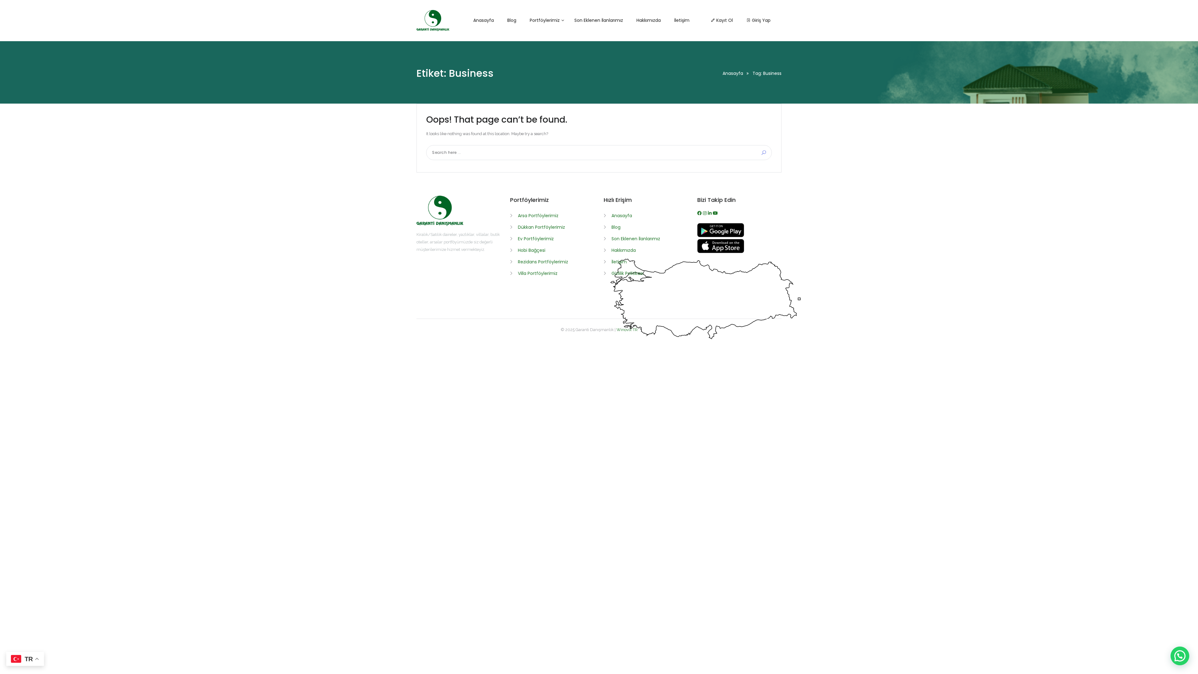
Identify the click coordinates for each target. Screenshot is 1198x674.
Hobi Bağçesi (531, 250)
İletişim (619, 262)
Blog (616, 227)
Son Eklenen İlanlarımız (635, 239)
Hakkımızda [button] (648, 20)
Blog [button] (511, 20)
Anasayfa (733, 73)
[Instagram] (705, 213)
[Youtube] (715, 213)
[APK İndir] (720, 235)
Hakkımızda (623, 250)
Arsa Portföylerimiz (538, 215)
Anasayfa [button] (483, 20)
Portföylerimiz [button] (545, 20)
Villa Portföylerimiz (538, 273)
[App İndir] (720, 251)
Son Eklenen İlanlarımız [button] (598, 20)
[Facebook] (700, 213)
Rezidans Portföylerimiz (543, 262)
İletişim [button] (681, 20)
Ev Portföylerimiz (536, 239)
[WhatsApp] (710, 213)
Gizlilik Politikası (627, 273)
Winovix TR (627, 329)
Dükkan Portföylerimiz (541, 227)
